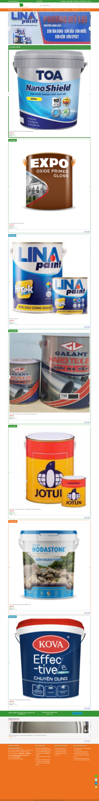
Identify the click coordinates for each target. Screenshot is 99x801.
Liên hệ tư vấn (77, 713)
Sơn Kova (12, 616)
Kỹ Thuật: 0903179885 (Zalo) (43, 761)
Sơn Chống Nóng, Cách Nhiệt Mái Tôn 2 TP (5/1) (82, 749)
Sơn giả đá (12, 521)
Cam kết (57, 755)
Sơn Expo (12, 140)
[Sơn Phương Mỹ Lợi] (24, 5)
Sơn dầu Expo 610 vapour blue (81, 758)
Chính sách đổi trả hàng (61, 750)
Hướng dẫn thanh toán (60, 751)
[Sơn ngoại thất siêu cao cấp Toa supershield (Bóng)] (49, 90)
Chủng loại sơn (58, 9)
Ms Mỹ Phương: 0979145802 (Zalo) (43, 757)
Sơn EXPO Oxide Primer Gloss (16, 223)
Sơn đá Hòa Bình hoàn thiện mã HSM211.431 (20, 604)
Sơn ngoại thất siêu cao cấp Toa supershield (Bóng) (21, 131)
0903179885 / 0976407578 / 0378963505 (76, 1)
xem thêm (87, 231)
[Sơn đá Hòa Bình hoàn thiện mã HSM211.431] (49, 563)
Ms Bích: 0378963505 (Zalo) (43, 748)
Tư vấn (83, 9)
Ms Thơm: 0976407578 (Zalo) (43, 759)
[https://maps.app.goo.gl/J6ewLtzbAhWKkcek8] (96, 783)
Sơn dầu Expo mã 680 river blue (82, 759)
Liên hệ (89, 1)
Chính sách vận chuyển (61, 753)
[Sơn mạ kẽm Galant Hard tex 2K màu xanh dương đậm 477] (49, 372)
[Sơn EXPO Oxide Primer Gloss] (49, 182)
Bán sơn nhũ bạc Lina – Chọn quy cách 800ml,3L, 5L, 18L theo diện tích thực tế (27, 735)
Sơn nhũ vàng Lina (13, 318)
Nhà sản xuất (49, 9)
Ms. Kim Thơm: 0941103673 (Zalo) (43, 763)
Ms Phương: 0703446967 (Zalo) (44, 750)
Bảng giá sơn (66, 9)
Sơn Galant (13, 331)
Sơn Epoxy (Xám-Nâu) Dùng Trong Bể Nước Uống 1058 (81, 752)
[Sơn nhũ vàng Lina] (49, 277)
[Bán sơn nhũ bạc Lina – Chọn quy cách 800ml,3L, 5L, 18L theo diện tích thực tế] (49, 727)
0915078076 (40, 1)
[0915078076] (96, 776)
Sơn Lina (12, 235)
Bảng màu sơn (76, 9)
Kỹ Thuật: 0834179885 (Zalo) (43, 751)
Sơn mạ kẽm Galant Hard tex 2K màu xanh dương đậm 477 (23, 414)
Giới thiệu (63, 1)
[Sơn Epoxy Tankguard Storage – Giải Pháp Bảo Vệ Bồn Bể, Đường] (49, 468)
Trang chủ (34, 9)
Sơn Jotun (12, 426)
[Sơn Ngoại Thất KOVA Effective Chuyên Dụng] (49, 658)
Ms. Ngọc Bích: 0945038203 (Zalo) (43, 754)
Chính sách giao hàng (60, 748)
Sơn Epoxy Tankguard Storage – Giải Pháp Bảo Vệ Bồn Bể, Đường (25, 509)
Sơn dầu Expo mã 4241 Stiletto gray (81, 755)
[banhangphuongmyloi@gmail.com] (96, 787)
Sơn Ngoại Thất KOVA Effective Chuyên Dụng (20, 699)
